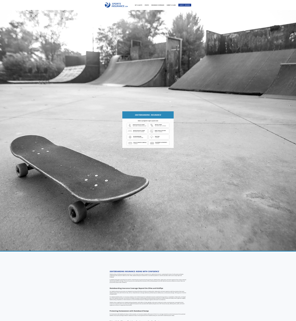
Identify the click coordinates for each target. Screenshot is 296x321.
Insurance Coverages (157, 5)
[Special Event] (151, 125)
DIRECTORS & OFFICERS (160, 130)
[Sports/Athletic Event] (129, 125)
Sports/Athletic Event (139, 124)
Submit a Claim (171, 5)
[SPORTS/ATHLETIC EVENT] (130, 131)
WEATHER (157, 136)
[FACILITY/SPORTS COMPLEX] (130, 143)
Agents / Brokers (185, 5)
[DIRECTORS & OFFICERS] (151, 131)
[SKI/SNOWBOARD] (130, 137)
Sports (147, 5)
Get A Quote (138, 5)
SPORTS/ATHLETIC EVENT (139, 130)
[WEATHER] (151, 137)
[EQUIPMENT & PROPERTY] (152, 143)
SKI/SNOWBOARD (137, 136)
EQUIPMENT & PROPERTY (161, 142)
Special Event (158, 124)
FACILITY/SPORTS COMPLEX (139, 142)
